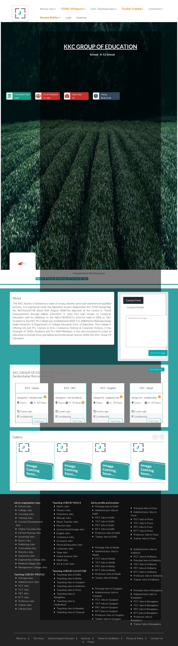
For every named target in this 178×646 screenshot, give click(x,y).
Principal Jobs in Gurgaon (108, 588)
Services (85, 638)
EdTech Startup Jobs (29, 532)
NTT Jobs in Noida (105, 570)
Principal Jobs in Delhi (106, 506)
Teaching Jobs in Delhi (69, 574)
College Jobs (25, 510)
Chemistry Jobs (65, 514)
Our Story (38, 638)
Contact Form (133, 300)
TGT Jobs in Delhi (104, 521)
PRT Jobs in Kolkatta (145, 567)
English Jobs (63, 533)
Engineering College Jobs (32, 559)
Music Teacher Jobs (67, 521)
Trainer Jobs (25, 604)
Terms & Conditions (108, 638)
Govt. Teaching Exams (102, 8)
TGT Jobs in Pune (143, 523)
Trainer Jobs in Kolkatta (146, 579)
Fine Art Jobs (64, 525)
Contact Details (135, 307)
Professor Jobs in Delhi (107, 532)
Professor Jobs (26, 601)
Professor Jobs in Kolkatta (148, 575)
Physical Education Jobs (70, 544)
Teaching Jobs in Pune (69, 589)
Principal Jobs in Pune (145, 508)
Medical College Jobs (29, 563)
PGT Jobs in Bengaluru (146, 601)
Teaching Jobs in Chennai (70, 612)
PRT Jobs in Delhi (104, 525)
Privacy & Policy (134, 638)
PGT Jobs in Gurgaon (106, 599)
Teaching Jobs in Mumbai (70, 608)
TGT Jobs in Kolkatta (145, 564)
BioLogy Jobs (64, 517)
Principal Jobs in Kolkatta (147, 560)
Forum (91, 641)
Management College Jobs (32, 567)
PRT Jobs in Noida (105, 566)
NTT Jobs (23, 597)
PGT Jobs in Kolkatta (145, 556)
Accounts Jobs (65, 540)
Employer (82, 17)
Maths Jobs (63, 506)
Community (154, 8)
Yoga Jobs (62, 552)
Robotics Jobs (26, 551)
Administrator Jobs (28, 581)
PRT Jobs (23, 593)
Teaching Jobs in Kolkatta (71, 586)
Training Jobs (25, 517)
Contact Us (156, 638)
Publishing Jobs (26, 544)
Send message (158, 352)
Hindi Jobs (62, 559)
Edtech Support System (61, 638)
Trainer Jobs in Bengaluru (147, 624)
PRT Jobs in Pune (143, 526)
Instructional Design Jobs (70, 529)
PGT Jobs (23, 585)
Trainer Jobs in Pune (145, 538)
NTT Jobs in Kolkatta (145, 571)
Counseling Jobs (27, 548)
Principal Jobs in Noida (107, 547)
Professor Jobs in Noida (108, 573)
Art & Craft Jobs (65, 563)
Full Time (39, 421)
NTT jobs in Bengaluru (146, 612)
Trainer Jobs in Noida (106, 577)
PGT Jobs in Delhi (104, 517)
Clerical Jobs (25, 608)
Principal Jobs (25, 578)
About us (21, 638)
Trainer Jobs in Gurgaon (108, 618)
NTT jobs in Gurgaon (106, 611)
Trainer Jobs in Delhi (106, 536)
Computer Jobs (65, 548)
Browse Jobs (47, 8)
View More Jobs (156, 369)
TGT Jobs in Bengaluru (146, 605)
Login (68, 17)
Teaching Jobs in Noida (69, 578)
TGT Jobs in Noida (105, 562)
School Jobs (24, 506)
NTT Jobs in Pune (143, 530)
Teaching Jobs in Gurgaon (71, 582)
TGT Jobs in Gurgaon (106, 603)
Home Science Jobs (67, 556)
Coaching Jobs (26, 514)
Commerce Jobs (65, 536)
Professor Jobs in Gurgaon (109, 614)
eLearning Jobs (26, 536)
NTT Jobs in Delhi (104, 528)
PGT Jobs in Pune (143, 519)
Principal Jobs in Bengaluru (148, 590)
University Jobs (26, 555)
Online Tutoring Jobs (29, 528)
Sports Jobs (24, 540)
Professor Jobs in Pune (146, 534)
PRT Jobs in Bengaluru (146, 609)
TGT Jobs (23, 589)
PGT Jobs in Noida (105, 558)
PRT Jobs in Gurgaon (106, 607)
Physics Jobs (64, 510)
